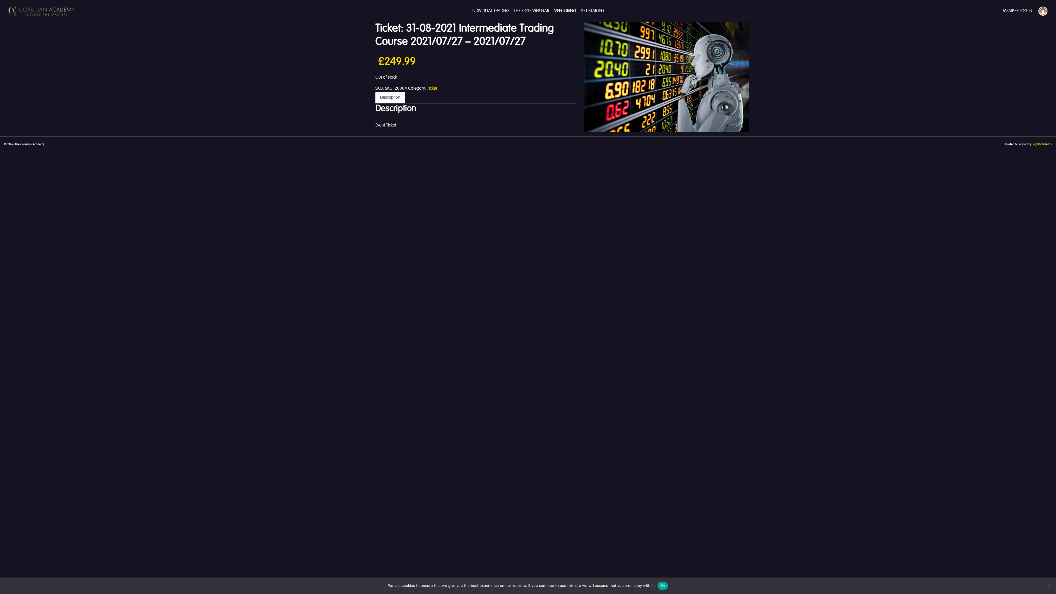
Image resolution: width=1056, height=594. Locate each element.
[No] (1049, 585)
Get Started (592, 11)
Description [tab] (390, 97)
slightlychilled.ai (1042, 144)
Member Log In (1017, 11)
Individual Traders (490, 11)
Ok (662, 585)
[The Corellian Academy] (42, 11)
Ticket (432, 88)
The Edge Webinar (531, 11)
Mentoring (565, 11)
